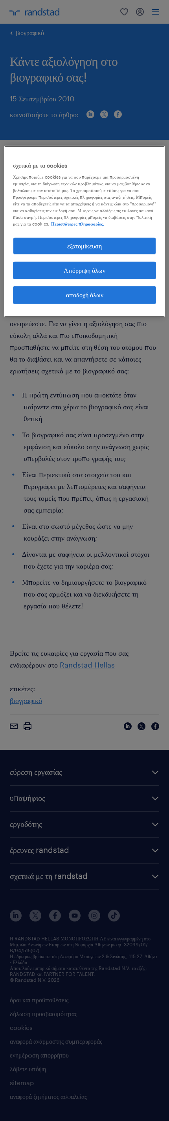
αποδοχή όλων (84, 294)
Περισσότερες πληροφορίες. (77, 223)
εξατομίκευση (84, 245)
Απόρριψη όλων (84, 270)
